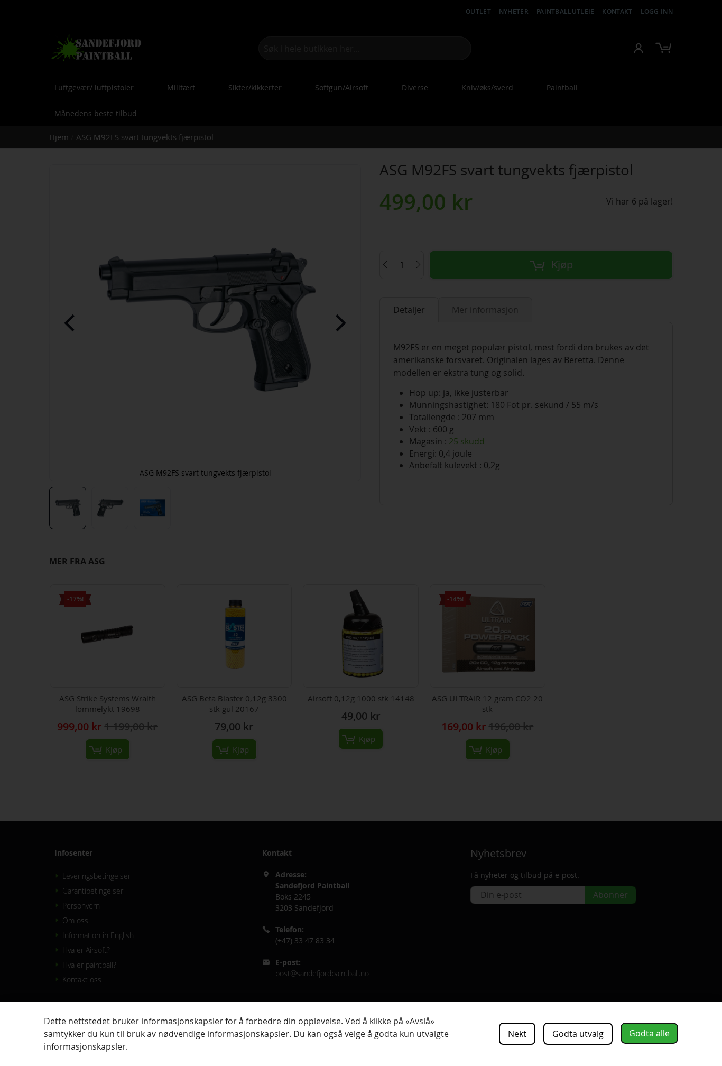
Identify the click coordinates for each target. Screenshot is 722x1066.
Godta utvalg (578, 1034)
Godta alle (649, 1033)
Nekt (517, 1034)
